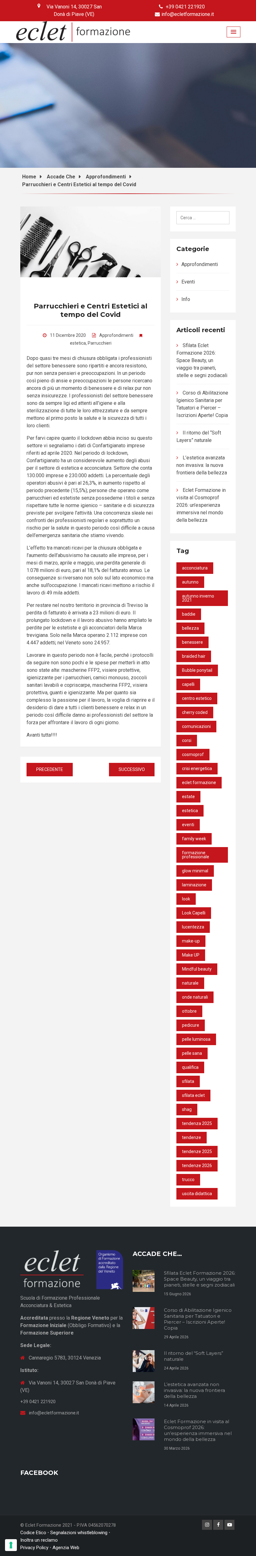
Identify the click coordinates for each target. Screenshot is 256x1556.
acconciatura (195, 567)
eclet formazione (199, 782)
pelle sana (192, 1053)
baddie (188, 614)
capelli (188, 684)
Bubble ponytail (197, 670)
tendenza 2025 (197, 1123)
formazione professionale (195, 854)
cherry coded (195, 712)
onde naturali (195, 997)
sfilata (188, 1081)
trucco (188, 1179)
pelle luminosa (196, 1039)
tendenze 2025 (197, 1151)
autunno (190, 581)
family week (194, 838)
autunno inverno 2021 (198, 598)
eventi (188, 824)
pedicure (190, 1025)
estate (188, 796)
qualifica (190, 1067)
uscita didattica (197, 1193)
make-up (191, 940)
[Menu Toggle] (233, 32)
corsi (186, 740)
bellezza (190, 628)
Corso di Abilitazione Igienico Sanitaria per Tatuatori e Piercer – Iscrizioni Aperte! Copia (198, 1319)
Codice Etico (33, 1532)
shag (187, 1109)
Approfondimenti (116, 335)
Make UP (190, 955)
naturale (190, 983)
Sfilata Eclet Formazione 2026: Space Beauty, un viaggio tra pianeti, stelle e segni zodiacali (201, 360)
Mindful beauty (197, 969)
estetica (78, 343)
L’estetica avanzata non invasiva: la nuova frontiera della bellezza (201, 465)
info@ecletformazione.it (187, 14)
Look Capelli (193, 912)
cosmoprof (193, 754)
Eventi (188, 282)
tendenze (191, 1137)
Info (185, 299)
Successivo (132, 769)
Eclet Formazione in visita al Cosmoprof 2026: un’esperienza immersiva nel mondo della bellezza (201, 505)
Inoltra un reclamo (39, 1540)
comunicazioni (196, 726)
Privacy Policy (34, 1547)
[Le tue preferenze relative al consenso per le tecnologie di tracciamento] (11, 1545)
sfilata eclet (193, 1095)
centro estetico (197, 698)
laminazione (194, 884)
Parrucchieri (99, 343)
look (186, 898)
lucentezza (193, 926)
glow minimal (195, 870)
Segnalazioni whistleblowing (78, 1532)
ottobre (189, 1011)
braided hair (193, 656)
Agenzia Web (65, 1547)
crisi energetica (197, 768)
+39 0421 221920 (185, 7)
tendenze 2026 (197, 1165)
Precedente (49, 769)
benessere (192, 642)
